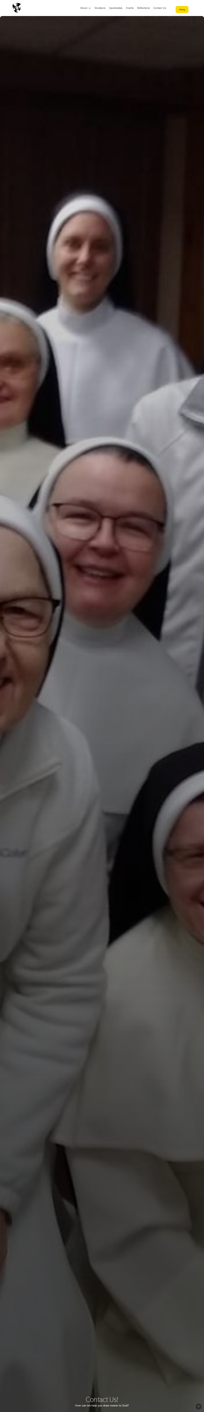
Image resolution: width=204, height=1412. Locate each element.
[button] (85, 8)
